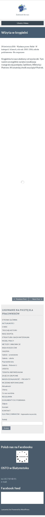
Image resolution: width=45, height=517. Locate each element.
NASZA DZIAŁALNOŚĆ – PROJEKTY (16, 379)
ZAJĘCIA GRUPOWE (10, 376)
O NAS (4, 327)
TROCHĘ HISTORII (9, 330)
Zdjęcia (4, 404)
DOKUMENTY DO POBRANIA (13, 400)
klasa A (13, 49)
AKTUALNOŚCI (8, 323)
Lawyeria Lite (6, 509)
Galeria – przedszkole (10, 355)
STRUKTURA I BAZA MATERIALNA (15, 337)
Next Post (36, 299)
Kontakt (5, 407)
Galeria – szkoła (8, 358)
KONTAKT (6, 411)
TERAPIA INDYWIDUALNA (12, 372)
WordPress (25, 509)
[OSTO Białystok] (22, 7)
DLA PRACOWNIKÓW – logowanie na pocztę (19, 414)
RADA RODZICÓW (9, 348)
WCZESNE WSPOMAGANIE (13, 383)
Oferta (4, 390)
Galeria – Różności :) (9, 365)
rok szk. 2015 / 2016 (25, 49)
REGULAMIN (7, 397)
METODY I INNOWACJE (11, 344)
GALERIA (5, 351)
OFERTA (5, 369)
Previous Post (21, 299)
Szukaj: (4, 419)
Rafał (32, 46)
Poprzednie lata (8, 362)
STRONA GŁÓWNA (9, 320)
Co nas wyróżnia (8, 393)
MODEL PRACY (8, 341)
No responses (18, 52)
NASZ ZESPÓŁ (7, 334)
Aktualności (6, 386)
